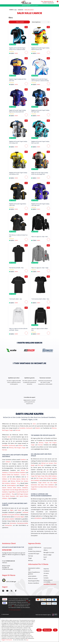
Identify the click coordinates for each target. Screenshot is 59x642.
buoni (45, 557)
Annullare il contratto (50, 584)
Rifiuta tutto (47, 630)
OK (55, 630)
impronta (46, 568)
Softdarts (8, 461)
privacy (45, 575)
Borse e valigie (47, 554)
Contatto (46, 578)
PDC (45, 559)
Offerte (45, 550)
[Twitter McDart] (12, 591)
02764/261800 (6, 550)
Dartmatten (13, 523)
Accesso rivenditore (33, 583)
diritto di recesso (32, 578)
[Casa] (26, 2)
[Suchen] (5, 2)
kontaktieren (38, 518)
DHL (27, 600)
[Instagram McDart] (3, 591)
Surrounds (17, 516)
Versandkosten (18, 609)
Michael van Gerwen (47, 463)
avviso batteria (32, 576)
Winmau (54, 428)
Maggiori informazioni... (7, 639)
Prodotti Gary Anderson (34, 551)
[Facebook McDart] (16, 591)
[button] (48, 2)
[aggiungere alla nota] (9, 26)
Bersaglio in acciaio (49, 552)
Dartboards (29, 428)
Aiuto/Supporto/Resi (33, 581)
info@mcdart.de (10, 561)
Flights (12, 510)
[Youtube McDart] (7, 591)
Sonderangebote (11, 485)
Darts (34, 424)
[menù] (2, 2)
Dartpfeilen (22, 428)
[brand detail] (11, 350)
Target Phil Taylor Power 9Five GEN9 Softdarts (44, 476)
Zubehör (37, 428)
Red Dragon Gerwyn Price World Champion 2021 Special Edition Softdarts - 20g (15, 496)
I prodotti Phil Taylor (33, 553)
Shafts (19, 510)
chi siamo (46, 573)
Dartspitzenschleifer (22, 523)
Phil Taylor (41, 465)
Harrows (17, 430)
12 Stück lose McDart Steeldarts (17, 472)
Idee (39, 630)
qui (27, 639)
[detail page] (26, 52)
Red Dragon (5, 430)
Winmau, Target (43, 442)
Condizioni (46, 571)
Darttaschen (8, 525)
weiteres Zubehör (9, 519)
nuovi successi (47, 548)
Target (11, 430)
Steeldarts (23, 459)
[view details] (18, 40)
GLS (29, 602)
